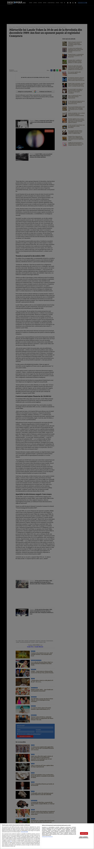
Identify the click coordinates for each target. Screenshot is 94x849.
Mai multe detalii (24, 831)
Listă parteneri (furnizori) (47, 836)
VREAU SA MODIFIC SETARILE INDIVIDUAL (83, 837)
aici (10, 841)
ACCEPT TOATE (84, 833)
